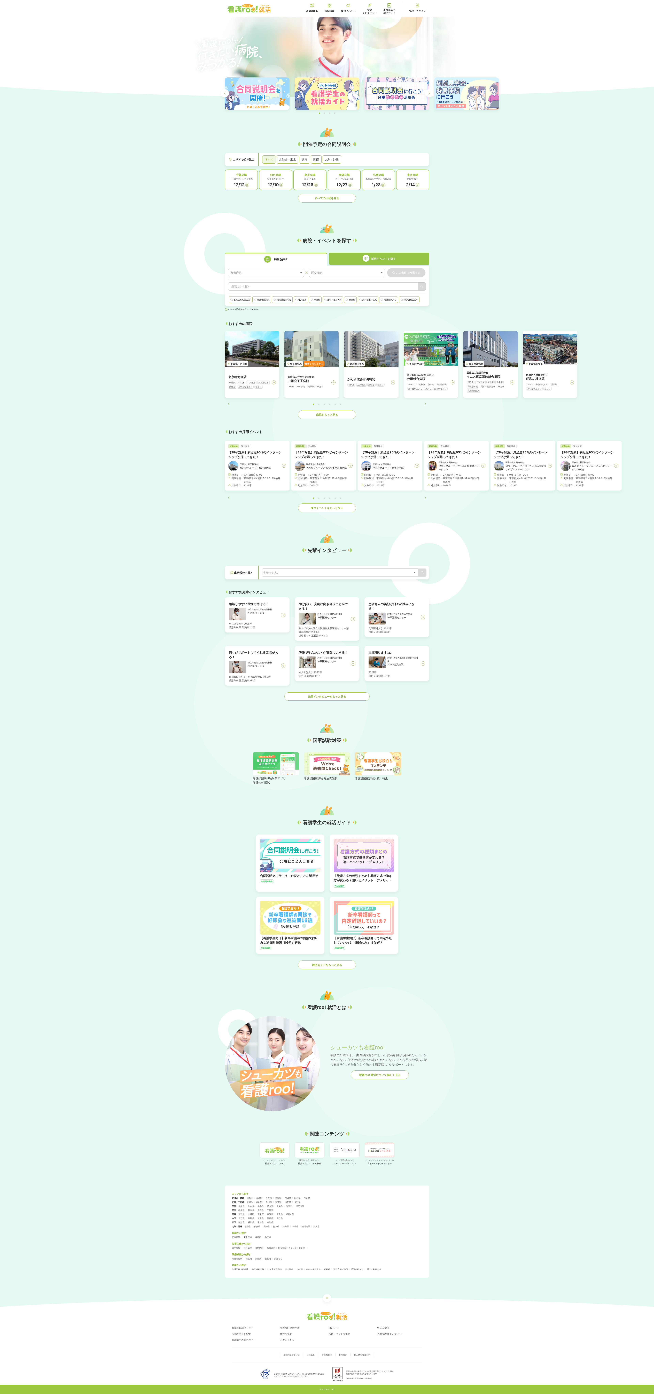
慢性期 (268, 1258)
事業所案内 (327, 1354)
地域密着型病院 (274, 1269)
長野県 (297, 1202)
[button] (319, 113)
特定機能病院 (258, 1269)
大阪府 (261, 1214)
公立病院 (248, 1248)
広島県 (270, 1218)
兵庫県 (270, 1214)
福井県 (278, 1202)
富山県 (259, 1202)
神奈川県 (300, 1206)
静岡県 (251, 1210)
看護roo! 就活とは (289, 1327)
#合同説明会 (266, 881)
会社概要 (311, 1354)
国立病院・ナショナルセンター (292, 1248)
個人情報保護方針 (362, 1354)
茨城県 (241, 1206)
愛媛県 (261, 1222)
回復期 (258, 1258)
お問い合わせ (287, 1340)
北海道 (250, 1198)
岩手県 (269, 1198)
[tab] (276, 259)
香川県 (251, 1222)
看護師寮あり (357, 1269)
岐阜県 (241, 1210)
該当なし (278, 1258)
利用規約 (343, 1354)
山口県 (280, 1218)
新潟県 (250, 1202)
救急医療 (289, 1269)
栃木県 (251, 1206)
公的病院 (259, 1248)
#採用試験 (265, 948)
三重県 (270, 1210)
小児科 (300, 1269)
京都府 (251, 1214)
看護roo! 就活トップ (242, 1327)
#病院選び (339, 885)
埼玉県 (270, 1206)
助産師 (268, 1237)
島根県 (251, 1218)
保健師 (258, 1237)
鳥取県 (241, 1218)
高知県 (270, 1222)
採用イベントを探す (339, 1333)
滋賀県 (241, 1214)
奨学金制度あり (374, 1269)
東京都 (289, 1206)
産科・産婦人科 (313, 1269)
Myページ (334, 1327)
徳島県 (241, 1222)
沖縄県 (316, 1226)
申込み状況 (383, 1327)
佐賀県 (257, 1226)
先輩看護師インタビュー (390, 1333)
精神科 (327, 1269)
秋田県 (288, 1198)
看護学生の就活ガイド (243, 1340)
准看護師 (248, 1237)
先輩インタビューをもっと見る (327, 696)
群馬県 (261, 1206)
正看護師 (236, 1237)
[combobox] (266, 273)
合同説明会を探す (241, 1333)
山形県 (297, 1198)
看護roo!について (292, 1354)
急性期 (249, 1258)
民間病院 (271, 1248)
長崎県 (267, 1226)
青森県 (259, 1198)
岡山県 (261, 1218)
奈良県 (280, 1214)
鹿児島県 (306, 1226)
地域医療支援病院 (240, 1269)
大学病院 (236, 1248)
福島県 (307, 1198)
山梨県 (288, 1202)
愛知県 (261, 1210)
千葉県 (280, 1206)
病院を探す (286, 1333)
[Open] (414, 572)
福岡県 (248, 1226)
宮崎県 (295, 1226)
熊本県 (276, 1226)
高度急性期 (237, 1258)
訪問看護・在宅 (340, 1269)
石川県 (269, 1202)
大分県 (286, 1226)
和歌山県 (290, 1214)
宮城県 (278, 1198)
